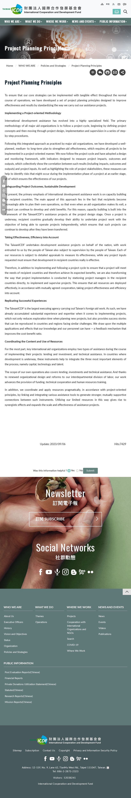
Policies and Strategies (53, 66)
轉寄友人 (115, 72)
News (102, 616)
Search (125, 11)
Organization (10, 646)
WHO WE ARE (12, 21)
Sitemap (17, 750)
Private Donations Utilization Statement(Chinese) (30, 684)
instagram (3, 195)
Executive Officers (13, 622)
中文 (93, 72)
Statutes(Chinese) (14, 690)
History (8, 628)
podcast (3, 190)
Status (7, 640)
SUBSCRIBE (117, 11)
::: (2, 2)
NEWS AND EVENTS (83, 21)
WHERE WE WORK (56, 21)
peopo (3, 205)
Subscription (32, 750)
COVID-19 (72, 645)
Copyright (64, 750)
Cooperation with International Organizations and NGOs (76, 627)
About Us (9, 616)
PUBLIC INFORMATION (112, 21)
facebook (3, 181)
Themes (39, 616)
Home (9, 66)
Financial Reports (14, 678)
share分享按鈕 (122, 72)
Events (102, 622)
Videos (102, 628)
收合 (127, 592)
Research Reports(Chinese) (19, 696)
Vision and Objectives (15, 634)
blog (3, 200)
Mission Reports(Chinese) (18, 702)
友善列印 (107, 72)
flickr (3, 209)
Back (100, 72)
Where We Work (76, 651)
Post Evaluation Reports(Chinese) (22, 672)
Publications (105, 634)
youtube (3, 185)
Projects (71, 616)
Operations (41, 622)
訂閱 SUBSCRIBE (50, 519)
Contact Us (49, 750)
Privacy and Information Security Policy (95, 750)
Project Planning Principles (87, 66)
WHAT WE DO (32, 21)
